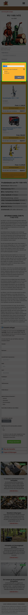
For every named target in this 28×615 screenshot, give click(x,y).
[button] (24, 69)
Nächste (19, 77)
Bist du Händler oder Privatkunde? (10, 69)
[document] (14, 307)
